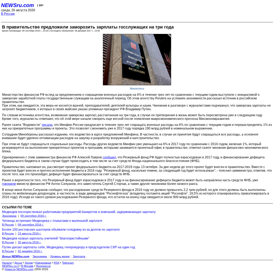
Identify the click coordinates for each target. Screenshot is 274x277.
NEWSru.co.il (10, 266)
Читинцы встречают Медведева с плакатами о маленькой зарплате (52, 220)
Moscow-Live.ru (137, 88)
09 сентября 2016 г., (33, 215)
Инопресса (43, 266)
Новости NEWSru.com (19, 269)
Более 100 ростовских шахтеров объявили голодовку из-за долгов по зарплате (61, 229)
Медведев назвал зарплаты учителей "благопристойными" (45, 238)
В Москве (27, 266)
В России (8, 13)
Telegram (68, 262)
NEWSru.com (17, 5)
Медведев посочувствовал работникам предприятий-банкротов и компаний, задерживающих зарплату (79, 212)
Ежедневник (43, 262)
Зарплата (79, 256)
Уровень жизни (60, 256)
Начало (7, 262)
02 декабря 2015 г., (30, 251)
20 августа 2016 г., (30, 242)
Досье (18, 262)
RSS (56, 262)
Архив (29, 262)
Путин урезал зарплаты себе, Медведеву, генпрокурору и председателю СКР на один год (68, 247)
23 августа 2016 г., (30, 233)
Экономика (9, 215)
